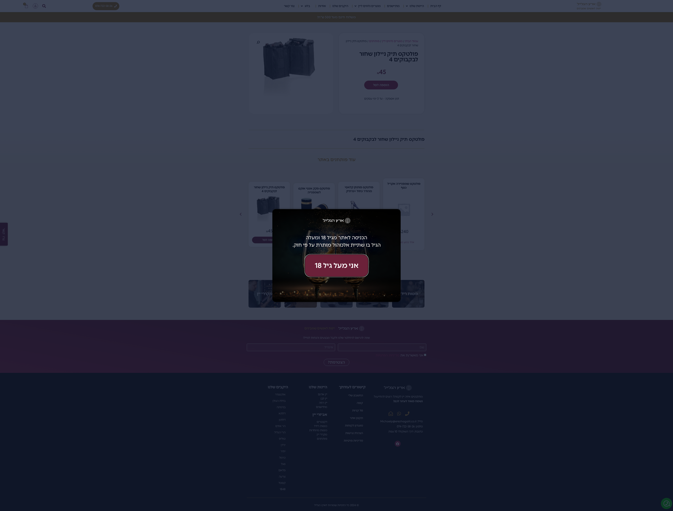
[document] (336, 255)
